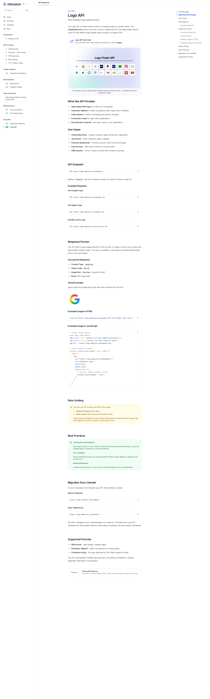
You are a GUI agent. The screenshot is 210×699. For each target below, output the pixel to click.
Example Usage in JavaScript (190, 43)
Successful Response (188, 32)
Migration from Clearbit (187, 53)
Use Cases (183, 18)
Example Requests (187, 25)
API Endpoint (183, 22)
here (120, 42)
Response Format (185, 29)
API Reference (43, 2)
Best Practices (184, 50)
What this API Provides (187, 15)
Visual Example (185, 36)
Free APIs (71, 11)
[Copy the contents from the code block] (138, 171)
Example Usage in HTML (189, 39)
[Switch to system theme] (23, 4)
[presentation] (104, 318)
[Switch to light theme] (26, 4)
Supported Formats (186, 57)
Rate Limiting (184, 46)
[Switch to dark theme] (28, 4)
